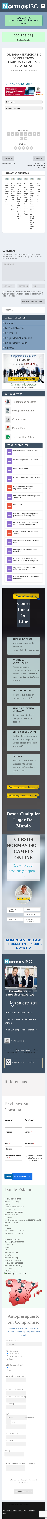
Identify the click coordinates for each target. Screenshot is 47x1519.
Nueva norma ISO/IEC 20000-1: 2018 (26, 478)
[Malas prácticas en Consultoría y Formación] (9, 551)
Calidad (28, 909)
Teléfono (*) (10, 1404)
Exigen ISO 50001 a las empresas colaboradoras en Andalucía (25, 524)
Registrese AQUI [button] (14, 108)
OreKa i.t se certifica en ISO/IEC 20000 (39, 192)
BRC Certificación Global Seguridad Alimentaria (26, 497)
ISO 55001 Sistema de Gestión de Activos (25, 533)
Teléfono (29, 1120)
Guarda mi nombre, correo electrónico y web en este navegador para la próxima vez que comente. (22, 293)
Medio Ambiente (31, 914)
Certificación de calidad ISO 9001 (25, 451)
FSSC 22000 (17, 505)
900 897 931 (23, 37)
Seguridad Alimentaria (30, 920)
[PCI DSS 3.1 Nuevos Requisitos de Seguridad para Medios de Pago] (26, 179)
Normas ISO (16, 70)
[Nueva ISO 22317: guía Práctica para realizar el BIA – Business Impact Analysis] (19, 179)
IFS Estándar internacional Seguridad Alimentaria (23, 488)
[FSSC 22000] (9, 506)
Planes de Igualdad (20, 469)
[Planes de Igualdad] (9, 470)
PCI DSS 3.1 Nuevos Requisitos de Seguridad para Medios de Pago (26, 198)
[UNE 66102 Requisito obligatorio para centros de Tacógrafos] (9, 515)
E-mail (28, 1132)
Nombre (9, 1120)
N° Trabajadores (12, 1433)
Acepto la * (35, 1158)
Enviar (9, 1176)
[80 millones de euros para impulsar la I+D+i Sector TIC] (13, 179)
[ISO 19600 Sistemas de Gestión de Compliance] (9, 578)
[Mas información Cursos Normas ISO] (23, 894)
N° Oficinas (10, 1440)
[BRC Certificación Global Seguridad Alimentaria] (9, 497)
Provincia (29, 1144)
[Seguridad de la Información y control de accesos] (7, 179)
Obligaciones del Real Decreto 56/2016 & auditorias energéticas (25, 559)
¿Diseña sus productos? (14, 1365)
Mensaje (7, 1451)
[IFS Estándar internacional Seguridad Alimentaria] (9, 488)
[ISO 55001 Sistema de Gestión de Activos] (9, 533)
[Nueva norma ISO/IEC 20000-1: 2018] (9, 479)
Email (13, 1422)
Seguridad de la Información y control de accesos (7, 194)
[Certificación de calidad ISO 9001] (9, 452)
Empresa (9, 1132)
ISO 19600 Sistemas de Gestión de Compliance (26, 577)
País (7, 1144)
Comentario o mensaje (13, 1157)
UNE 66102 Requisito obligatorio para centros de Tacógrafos (25, 515)
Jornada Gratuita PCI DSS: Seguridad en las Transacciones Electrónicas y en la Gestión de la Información (32, 205)
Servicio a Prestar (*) (13, 1340)
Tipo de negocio (12, 1351)
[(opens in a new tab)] (9, 560)
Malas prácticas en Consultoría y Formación (25, 550)
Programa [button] (12, 102)
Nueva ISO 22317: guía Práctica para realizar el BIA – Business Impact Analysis (19, 200)
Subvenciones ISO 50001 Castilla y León (26, 542)
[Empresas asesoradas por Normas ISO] (23, 1094)
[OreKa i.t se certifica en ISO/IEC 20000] (39, 179)
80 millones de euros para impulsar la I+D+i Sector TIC (13, 196)
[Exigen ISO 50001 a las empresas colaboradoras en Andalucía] (9, 524)
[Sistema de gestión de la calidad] (9, 461)
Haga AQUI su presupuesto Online (23, 20)
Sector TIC (12, 919)
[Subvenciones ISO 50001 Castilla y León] (9, 542)
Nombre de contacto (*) (15, 1390)
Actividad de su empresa (15, 1376)
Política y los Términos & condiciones (35, 1158)
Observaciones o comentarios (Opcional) (20, 1463)
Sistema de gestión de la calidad (25, 460)
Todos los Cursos (12, 910)
